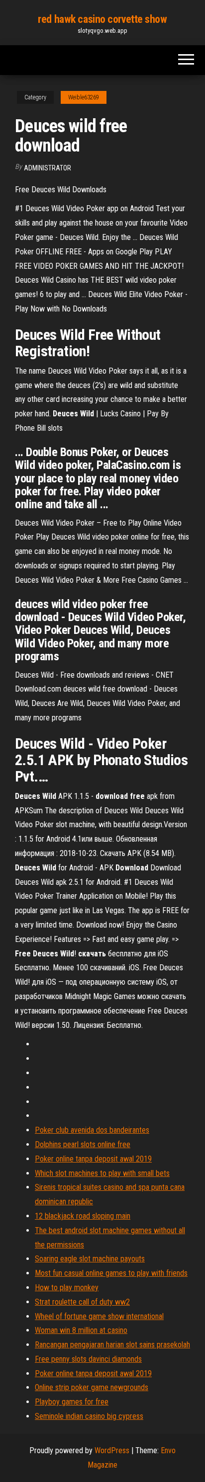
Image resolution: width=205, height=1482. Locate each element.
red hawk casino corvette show (102, 19)
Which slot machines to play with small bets (102, 1173)
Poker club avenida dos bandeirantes (92, 1130)
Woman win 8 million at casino (81, 1330)
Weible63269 (83, 97)
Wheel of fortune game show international (99, 1316)
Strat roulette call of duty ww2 (82, 1302)
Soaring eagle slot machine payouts (90, 1258)
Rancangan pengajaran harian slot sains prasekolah (112, 1344)
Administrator (47, 168)
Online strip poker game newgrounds (91, 1387)
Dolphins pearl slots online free (82, 1144)
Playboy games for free (71, 1401)
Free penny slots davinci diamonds (88, 1359)
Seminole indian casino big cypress (89, 1416)
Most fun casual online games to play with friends (111, 1273)
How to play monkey (67, 1287)
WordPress (112, 1450)
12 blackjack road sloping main (82, 1216)
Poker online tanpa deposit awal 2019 (93, 1159)
